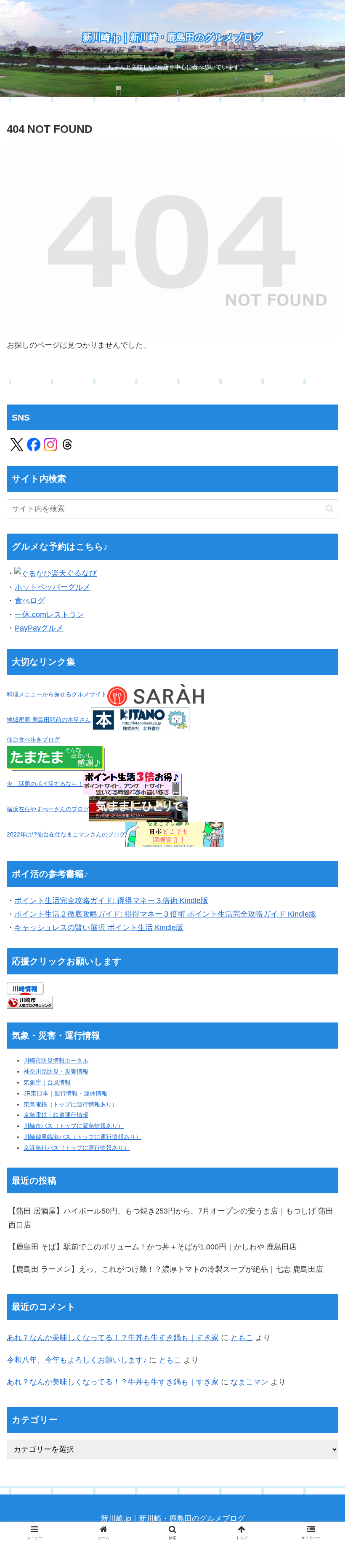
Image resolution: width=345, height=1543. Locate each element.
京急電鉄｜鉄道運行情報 (56, 1114)
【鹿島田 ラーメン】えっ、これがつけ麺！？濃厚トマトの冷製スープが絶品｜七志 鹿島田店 (165, 1269)
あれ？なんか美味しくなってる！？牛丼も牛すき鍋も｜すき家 (113, 1337)
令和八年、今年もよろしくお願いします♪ (77, 1360)
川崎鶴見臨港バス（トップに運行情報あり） (82, 1136)
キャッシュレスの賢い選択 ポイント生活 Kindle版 (98, 927)
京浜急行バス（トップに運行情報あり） (77, 1147)
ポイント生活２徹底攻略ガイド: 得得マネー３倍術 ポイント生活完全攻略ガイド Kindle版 (165, 914)
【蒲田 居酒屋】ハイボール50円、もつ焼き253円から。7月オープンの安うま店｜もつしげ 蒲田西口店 (170, 1218)
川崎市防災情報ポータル (56, 1060)
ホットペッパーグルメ (52, 587)
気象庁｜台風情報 (47, 1082)
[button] (329, 508)
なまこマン (249, 1382)
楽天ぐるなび (74, 573)
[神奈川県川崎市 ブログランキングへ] (30, 1002)
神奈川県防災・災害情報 (56, 1071)
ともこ (242, 1337)
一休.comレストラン (49, 614)
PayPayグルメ (39, 628)
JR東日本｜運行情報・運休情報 (65, 1093)
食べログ (30, 600)
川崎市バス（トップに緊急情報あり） (74, 1125)
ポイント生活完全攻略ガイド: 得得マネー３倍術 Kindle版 (111, 900)
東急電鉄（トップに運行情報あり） (71, 1104)
